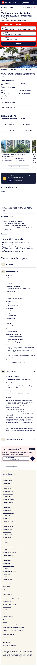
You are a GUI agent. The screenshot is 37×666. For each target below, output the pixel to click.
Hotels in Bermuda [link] (7, 560)
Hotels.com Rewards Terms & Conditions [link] (13, 630)
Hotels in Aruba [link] (6, 549)
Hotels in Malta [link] (6, 563)
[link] (34, 7)
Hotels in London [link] (7, 532)
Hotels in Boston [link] (7, 523)
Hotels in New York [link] (7, 483)
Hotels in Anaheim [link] (7, 540)
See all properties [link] (9, 7)
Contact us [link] (5, 592)
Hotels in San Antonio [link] (8, 521)
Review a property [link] (7, 594)
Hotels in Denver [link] (7, 510)
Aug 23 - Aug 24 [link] (9, 124)
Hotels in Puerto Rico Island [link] (9, 571)
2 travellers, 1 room (11, 39)
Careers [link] (5, 639)
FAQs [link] (4, 589)
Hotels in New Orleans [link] (8, 491)
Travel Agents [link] (6, 609)
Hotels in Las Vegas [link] (7, 480)
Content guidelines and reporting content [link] (13, 627)
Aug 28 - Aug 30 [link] (9, 130)
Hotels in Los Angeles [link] (8, 502)
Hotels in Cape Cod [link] (7, 579)
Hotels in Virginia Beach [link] (9, 534)
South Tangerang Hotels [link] (11, 466)
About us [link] (5, 637)
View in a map (6, 211)
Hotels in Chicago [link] (7, 486)
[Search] (32, 458)
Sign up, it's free (19, 180)
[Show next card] (35, 57)
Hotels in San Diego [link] (8, 494)
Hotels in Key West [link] (7, 529)
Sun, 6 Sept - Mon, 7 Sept (13, 34)
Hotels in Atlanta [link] (7, 518)
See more (4, 234)
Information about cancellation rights (13, 251)
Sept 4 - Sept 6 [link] (27, 130)
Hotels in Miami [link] (6, 505)
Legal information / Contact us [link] (10, 624)
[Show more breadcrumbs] (2, 466)
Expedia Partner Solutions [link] (9, 604)
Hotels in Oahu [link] (6, 576)
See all (3, 99)
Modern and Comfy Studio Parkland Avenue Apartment (20, 29)
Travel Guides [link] (6, 642)
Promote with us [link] (7, 607)
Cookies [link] (5, 622)
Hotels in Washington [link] (8, 513)
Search (18, 43)
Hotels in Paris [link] (6, 507)
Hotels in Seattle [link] (7, 537)
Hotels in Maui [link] (6, 568)
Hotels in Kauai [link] (6, 574)
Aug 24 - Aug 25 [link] (27, 124)
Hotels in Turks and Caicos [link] (9, 552)
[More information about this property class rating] (6, 18)
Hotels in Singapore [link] (8, 555)
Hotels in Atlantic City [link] (8, 526)
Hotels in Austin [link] (7, 515)
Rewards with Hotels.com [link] (9, 645)
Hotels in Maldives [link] (7, 557)
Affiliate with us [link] (7, 601)
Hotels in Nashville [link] (7, 496)
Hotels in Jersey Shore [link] (8, 566)
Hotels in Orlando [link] (7, 488)
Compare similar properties (19, 167)
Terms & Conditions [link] (8, 616)
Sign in (10, 180)
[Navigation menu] (34, 2)
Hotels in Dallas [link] (6, 542)
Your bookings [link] (6, 586)
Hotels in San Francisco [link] (8, 499)
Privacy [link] (4, 619)
